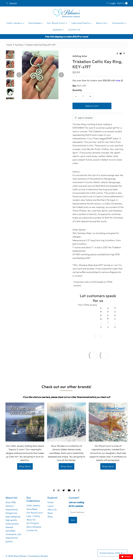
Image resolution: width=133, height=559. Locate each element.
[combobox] (35, 3)
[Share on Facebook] (117, 53)
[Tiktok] (74, 490)
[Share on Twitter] (120, 53)
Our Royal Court (56, 23)
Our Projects (32, 523)
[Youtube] (69, 490)
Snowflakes (34, 23)
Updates (57, 29)
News (50, 513)
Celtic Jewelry (15, 23)
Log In (51, 506)
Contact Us (74, 29)
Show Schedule (33, 526)
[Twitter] (63, 490)
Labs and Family (81, 23)
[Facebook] (53, 490)
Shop (50, 516)
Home (9, 45)
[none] (10, 54)
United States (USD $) (111, 553)
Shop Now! (25, 466)
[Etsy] (79, 490)
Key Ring (19, 45)
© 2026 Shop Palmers (16, 556)
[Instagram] (58, 490)
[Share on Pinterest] (124, 53)
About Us (101, 23)
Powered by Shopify (38, 556)
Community (118, 23)
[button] (96, 336)
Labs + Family (33, 516)
